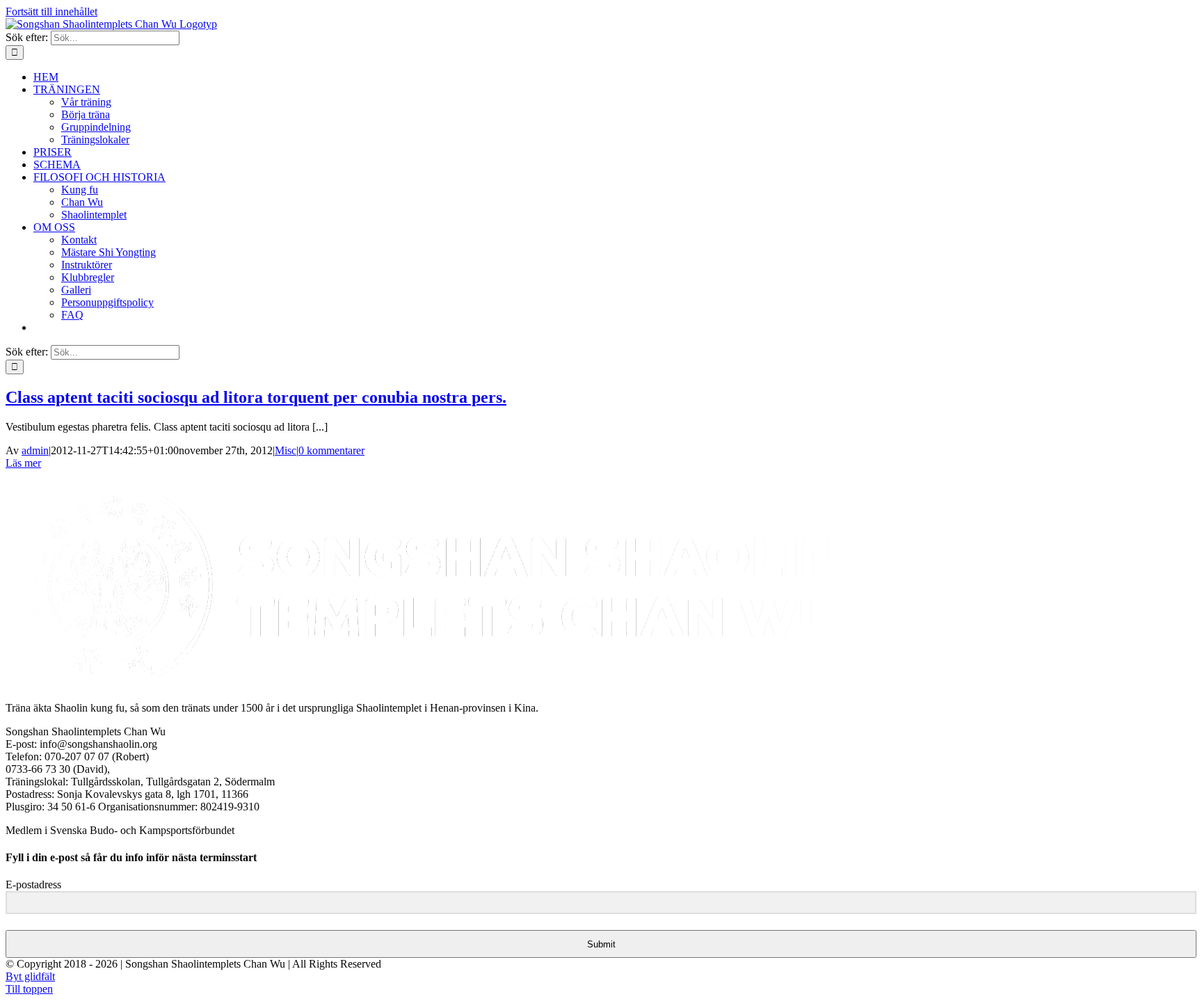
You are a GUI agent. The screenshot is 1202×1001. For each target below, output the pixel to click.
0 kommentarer (331, 450)
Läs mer (23, 463)
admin (35, 450)
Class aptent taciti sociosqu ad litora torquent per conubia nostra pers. (256, 397)
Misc (285, 450)
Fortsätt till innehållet (51, 11)
